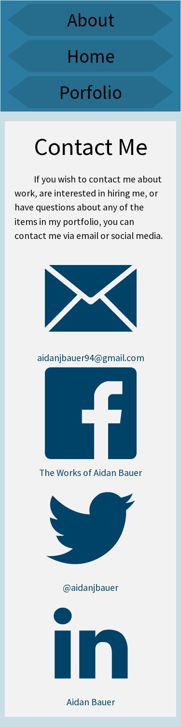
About (90, 20)
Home (91, 56)
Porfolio (90, 92)
